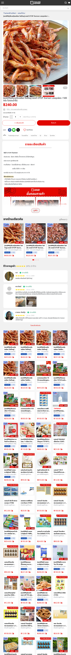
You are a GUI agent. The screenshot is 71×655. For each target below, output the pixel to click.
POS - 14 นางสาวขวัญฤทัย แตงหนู (17, 109)
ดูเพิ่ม (35, 210)
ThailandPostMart (10, 13)
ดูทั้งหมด (62, 219)
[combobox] (35, 8)
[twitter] (18, 130)
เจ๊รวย (45, 136)
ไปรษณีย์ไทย (25, 136)
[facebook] (10, 130)
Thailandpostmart (13, 136)
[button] (66, 3)
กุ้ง (40, 136)
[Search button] (68, 8)
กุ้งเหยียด (52, 136)
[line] (14, 130)
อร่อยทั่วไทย (22, 13)
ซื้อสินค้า (53, 123)
